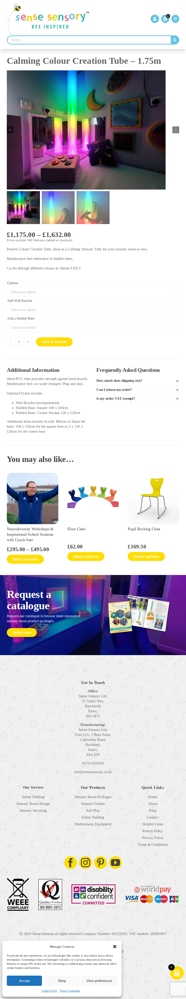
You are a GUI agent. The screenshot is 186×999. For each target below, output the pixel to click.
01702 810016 (93, 763)
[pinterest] (100, 862)
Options (12, 283)
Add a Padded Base (20, 318)
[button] (115, 946)
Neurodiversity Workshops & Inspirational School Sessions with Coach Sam (30, 534)
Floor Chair (76, 529)
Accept (24, 981)
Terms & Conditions (153, 844)
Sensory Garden (93, 804)
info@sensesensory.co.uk (93, 772)
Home (152, 797)
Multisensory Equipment (93, 824)
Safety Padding (33, 797)
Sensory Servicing (33, 810)
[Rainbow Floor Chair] (93, 474)
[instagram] (85, 862)
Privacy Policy (153, 838)
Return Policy (152, 831)
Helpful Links (152, 824)
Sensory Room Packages (93, 797)
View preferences (99, 981)
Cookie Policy (49, 990)
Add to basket (54, 341)
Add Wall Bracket (19, 301)
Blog (152, 810)
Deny (62, 981)
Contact (153, 817)
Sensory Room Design (33, 804)
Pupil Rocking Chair (144, 529)
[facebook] (70, 862)
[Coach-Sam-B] (32, 474)
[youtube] (115, 862)
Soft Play (93, 810)
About (152, 804)
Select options (25, 559)
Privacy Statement (70, 990)
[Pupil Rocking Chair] (153, 474)
